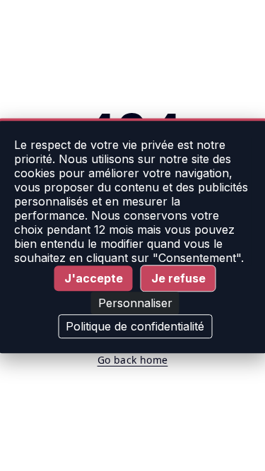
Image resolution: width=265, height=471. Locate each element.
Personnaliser (135, 303)
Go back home (133, 359)
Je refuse (178, 278)
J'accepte (93, 278)
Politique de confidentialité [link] (135, 326)
